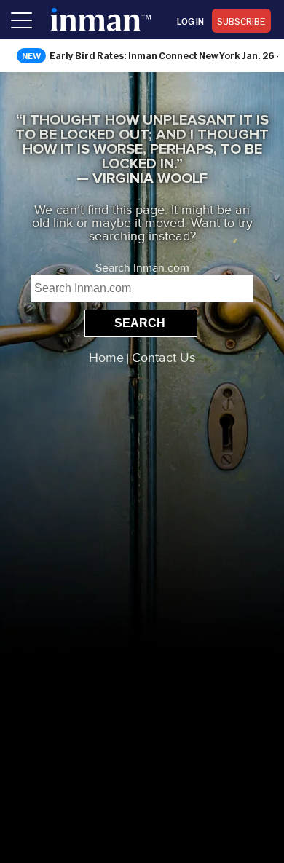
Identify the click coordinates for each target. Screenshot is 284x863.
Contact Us (163, 358)
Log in (190, 21)
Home (106, 358)
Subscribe (241, 21)
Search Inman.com (142, 268)
